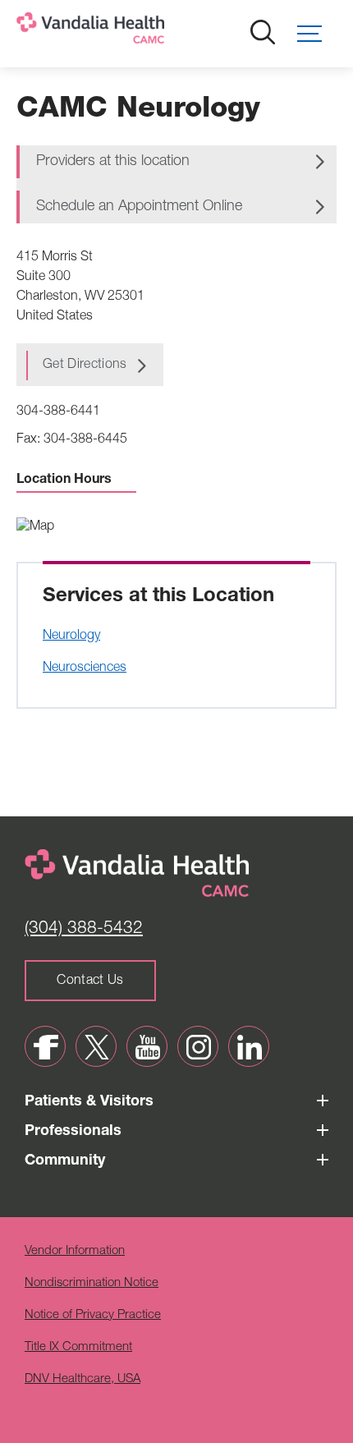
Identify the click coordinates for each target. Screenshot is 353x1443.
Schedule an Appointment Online (139, 207)
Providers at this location (113, 161)
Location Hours (64, 480)
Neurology (71, 636)
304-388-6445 (85, 440)
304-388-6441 (58, 412)
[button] (317, 33)
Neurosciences (84, 668)
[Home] (143, 31)
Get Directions (84, 365)
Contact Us (90, 981)
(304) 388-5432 (84, 929)
